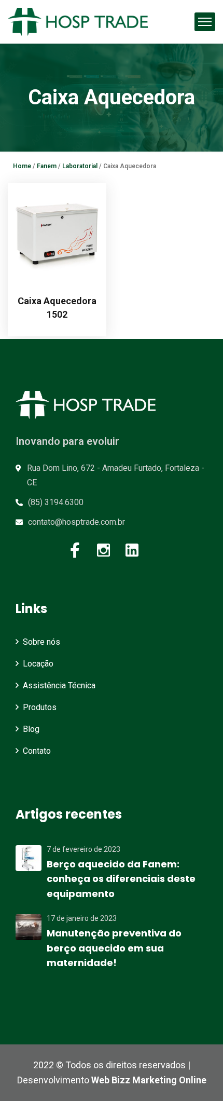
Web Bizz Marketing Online (148, 1080)
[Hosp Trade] (78, 22)
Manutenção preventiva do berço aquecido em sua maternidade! (114, 948)
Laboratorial (79, 166)
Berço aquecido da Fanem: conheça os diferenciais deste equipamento (121, 879)
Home (22, 166)
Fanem (47, 166)
